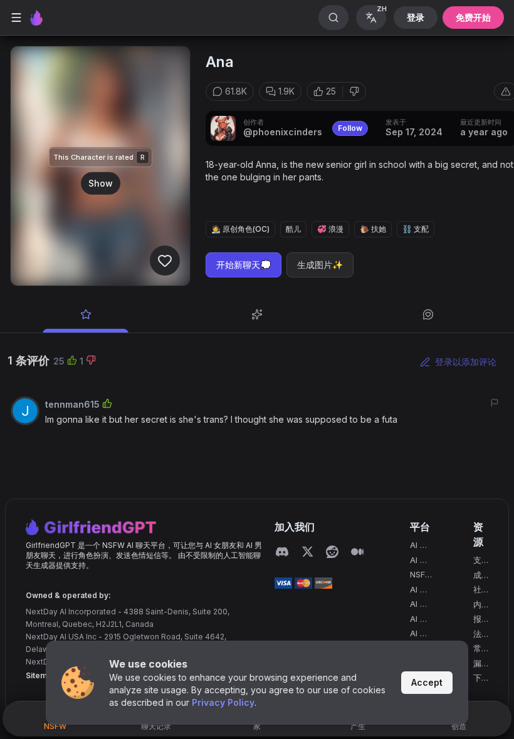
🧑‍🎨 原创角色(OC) (240, 229)
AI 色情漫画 (419, 590)
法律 (477, 635)
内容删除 (477, 605)
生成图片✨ (320, 264)
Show (100, 182)
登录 (415, 17)
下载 (477, 679)
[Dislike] (354, 91)
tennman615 (72, 404)
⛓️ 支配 (415, 229)
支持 (477, 561)
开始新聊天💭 (243, 264)
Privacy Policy (223, 702)
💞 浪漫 (330, 229)
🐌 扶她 (373, 229)
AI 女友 (419, 546)
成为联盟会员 (477, 576)
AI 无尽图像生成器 (419, 605)
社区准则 (477, 590)
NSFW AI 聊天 (421, 575)
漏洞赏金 (477, 664)
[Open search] (333, 17)
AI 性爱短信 (419, 634)
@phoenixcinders (282, 132)
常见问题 (477, 649)
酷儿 (293, 229)
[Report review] (494, 403)
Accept (427, 682)
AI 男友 (419, 561)
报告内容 (477, 620)
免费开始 (473, 17)
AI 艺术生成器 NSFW (421, 620)
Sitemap (41, 675)
